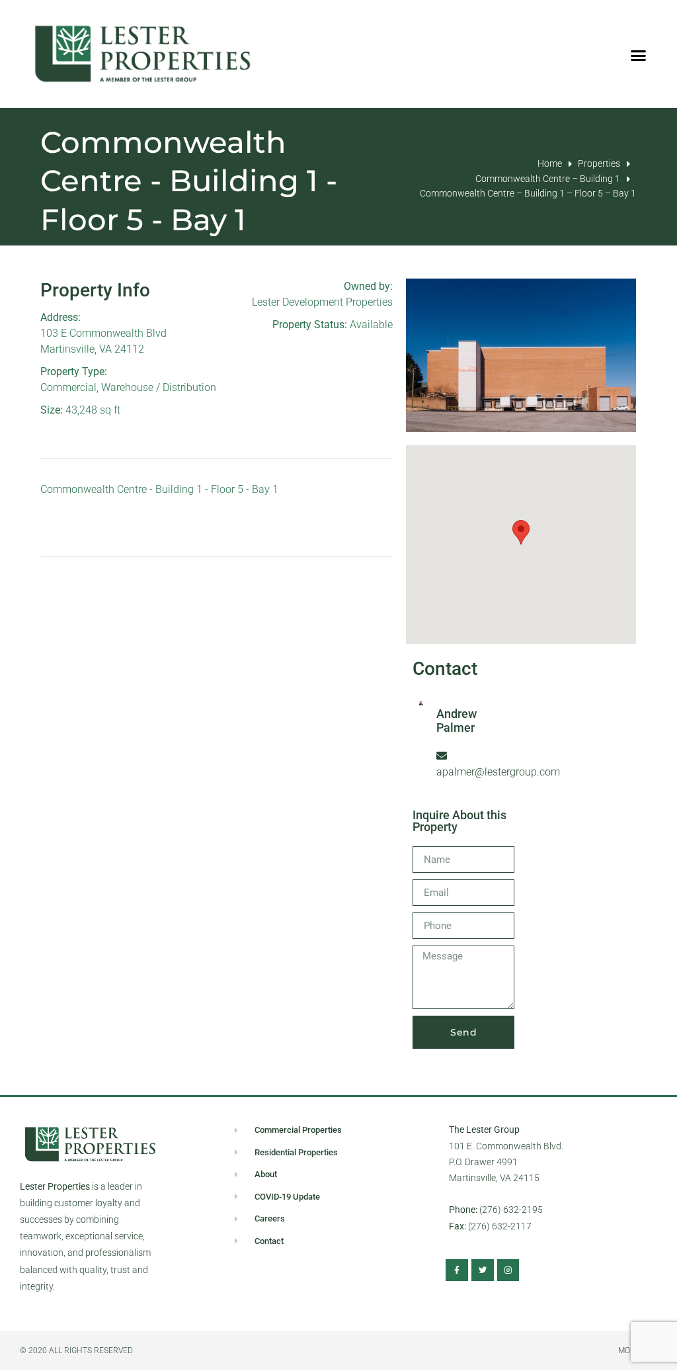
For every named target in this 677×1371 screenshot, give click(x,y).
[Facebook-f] (457, 1270)
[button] (638, 55)
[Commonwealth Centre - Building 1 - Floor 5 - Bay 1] (521, 355)
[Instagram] (508, 1270)
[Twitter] (482, 1270)
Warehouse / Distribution (158, 387)
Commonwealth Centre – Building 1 (547, 178)
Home (550, 163)
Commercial (68, 387)
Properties (599, 163)
